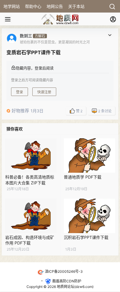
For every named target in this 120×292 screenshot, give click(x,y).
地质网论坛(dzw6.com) (74, 286)
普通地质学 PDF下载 (82, 176)
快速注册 (44, 92)
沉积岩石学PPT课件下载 (86, 237)
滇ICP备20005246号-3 (64, 271)
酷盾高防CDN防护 (66, 281)
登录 (19, 92)
